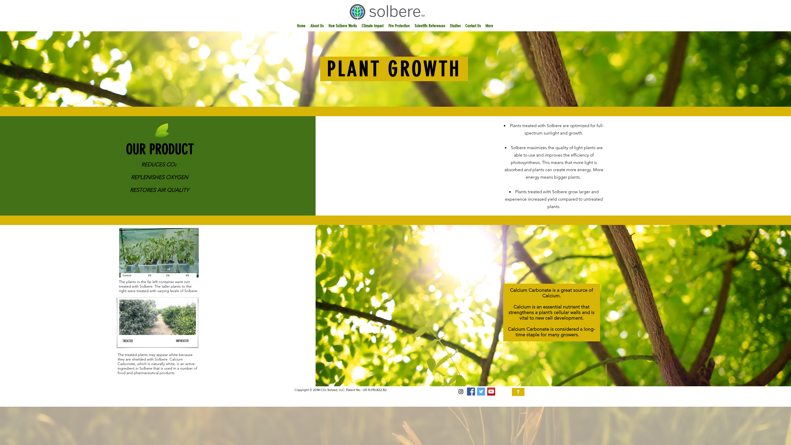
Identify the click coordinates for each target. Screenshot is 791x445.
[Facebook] (471, 392)
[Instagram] (461, 392)
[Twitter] (481, 392)
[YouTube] (491, 392)
